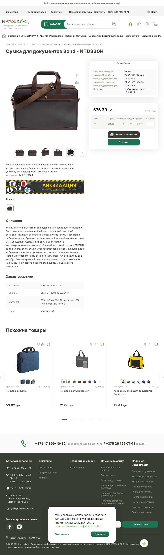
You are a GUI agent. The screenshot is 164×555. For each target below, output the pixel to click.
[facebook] (10, 527)
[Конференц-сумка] (28, 360)
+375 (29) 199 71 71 (118, 12)
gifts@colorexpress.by (22, 508)
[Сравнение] (147, 24)
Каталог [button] (55, 24)
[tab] (123, 63)
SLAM (32, 538)
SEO (38, 538)
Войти (154, 12)
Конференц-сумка (16, 390)
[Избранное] (130, 24)
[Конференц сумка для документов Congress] (136, 360)
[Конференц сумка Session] (82, 360)
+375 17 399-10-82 (20, 481)
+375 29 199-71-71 (21, 467)
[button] (8, 152)
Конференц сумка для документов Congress (133, 392)
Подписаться (140, 524)
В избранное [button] (38, 344)
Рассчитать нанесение (126, 134)
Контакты (99, 12)
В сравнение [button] (43, 344)
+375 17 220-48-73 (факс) (20, 476)
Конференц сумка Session (74, 390)
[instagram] (19, 527)
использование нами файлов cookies (78, 526)
